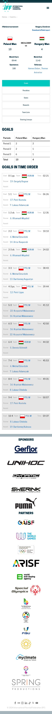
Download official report (41, 30)
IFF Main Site (12, 8)
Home (4, 17)
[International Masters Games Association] (26, 617)
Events (13, 17)
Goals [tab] (26, 83)
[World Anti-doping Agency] (26, 576)
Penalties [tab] (26, 90)
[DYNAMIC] (26, 476)
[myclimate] (26, 657)
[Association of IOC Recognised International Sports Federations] (26, 563)
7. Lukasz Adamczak (19, 205)
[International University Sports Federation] (26, 630)
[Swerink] (26, 490)
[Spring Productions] (26, 684)
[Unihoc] (26, 463)
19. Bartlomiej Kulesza (20, 427)
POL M (27, 194)
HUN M (31, 176)
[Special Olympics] (26, 590)
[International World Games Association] (26, 536)
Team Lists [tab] (26, 112)
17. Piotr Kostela (18, 200)
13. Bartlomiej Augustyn (21, 279)
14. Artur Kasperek (19, 242)
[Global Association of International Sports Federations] (26, 523)
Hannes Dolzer (34, 68)
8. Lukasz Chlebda (18, 390)
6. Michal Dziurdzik (19, 237)
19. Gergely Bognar (19, 181)
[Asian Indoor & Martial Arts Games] (26, 671)
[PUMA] (26, 503)
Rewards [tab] (26, 105)
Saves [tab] (26, 98)
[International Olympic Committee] (26, 549)
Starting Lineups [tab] (26, 120)
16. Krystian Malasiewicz (21, 316)
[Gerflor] (26, 449)
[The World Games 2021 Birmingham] (26, 603)
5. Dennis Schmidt (18, 347)
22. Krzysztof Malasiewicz (22, 311)
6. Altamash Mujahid (19, 218)
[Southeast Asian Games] (26, 644)
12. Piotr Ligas (17, 292)
